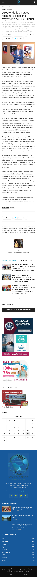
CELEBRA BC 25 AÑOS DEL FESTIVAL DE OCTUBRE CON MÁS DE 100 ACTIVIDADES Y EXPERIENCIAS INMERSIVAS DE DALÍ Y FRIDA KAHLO (23, 290)
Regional (4, 570)
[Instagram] (16, 496)
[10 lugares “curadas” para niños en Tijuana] (6, 518)
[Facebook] (11, 496)
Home (6, 568)
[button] (34, 2)
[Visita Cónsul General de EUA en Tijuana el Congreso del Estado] (6, 509)
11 (9, 430)
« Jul (3, 443)
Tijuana (10, 570)
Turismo (15, 571)
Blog (10, 568)
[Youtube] (26, 496)
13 (18, 430)
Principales (9, 9)
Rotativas (16, 570)
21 (23, 434)
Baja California (24, 570)
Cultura (8, 6)
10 (4, 430)
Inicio (3, 6)
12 (14, 430)
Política (31, 570)
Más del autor (26, 261)
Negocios (9, 571)
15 (28, 430)
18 (9, 434)
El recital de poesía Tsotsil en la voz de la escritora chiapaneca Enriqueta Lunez (10, 230)
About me (15, 568)
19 (14, 434)
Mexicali (21, 571)
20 (18, 434)
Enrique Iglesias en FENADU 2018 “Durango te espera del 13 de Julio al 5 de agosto (27, 230)
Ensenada (27, 571)
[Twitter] (21, 496)
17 (4, 434)
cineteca (12, 207)
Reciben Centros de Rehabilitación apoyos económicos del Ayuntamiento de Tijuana (22, 525)
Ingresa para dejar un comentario (18, 309)
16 (32, 430)
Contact (22, 568)
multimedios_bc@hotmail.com (22, 491)
